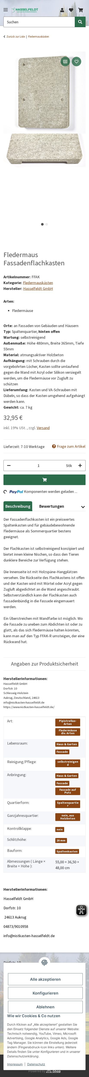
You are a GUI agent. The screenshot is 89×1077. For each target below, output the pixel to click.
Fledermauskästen (38, 282)
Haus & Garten (67, 744)
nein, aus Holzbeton (67, 817)
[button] (62, 10)
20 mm (61, 840)
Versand (43, 427)
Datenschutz (36, 1064)
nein (60, 829)
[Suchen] (80, 22)
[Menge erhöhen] (80, 465)
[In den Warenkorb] (6, 49)
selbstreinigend (67, 763)
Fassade (62, 752)
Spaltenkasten (67, 851)
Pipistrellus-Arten (67, 722)
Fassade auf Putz (67, 791)
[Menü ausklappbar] (5, 8)
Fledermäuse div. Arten (68, 732)
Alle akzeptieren (45, 979)
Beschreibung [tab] (17, 506)
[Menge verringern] (9, 465)
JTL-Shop (53, 1071)
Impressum (15, 1064)
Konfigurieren (45, 993)
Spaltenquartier (68, 804)
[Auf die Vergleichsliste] (65, 61)
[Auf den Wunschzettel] (76, 61)
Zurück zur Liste (15, 36)
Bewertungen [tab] (51, 506)
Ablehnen (45, 1007)
